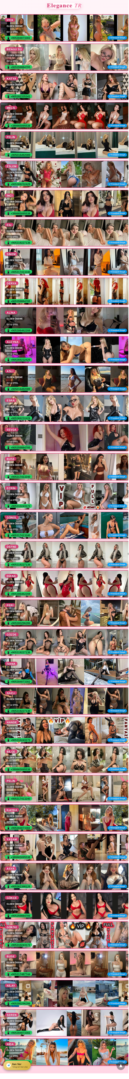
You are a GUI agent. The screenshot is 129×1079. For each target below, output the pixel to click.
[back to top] (121, 1066)
